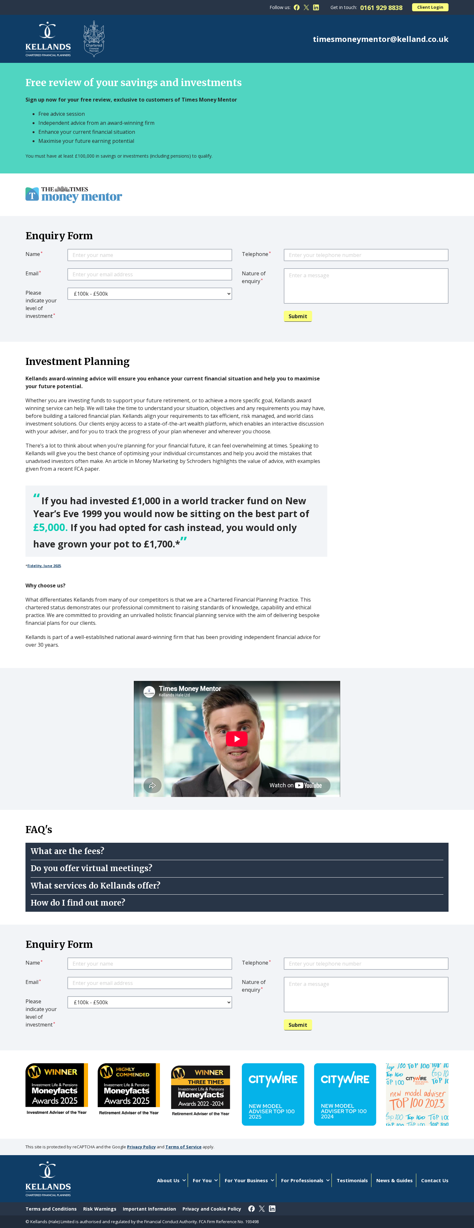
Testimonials (352, 1180)
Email (33, 273)
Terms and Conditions (51, 1209)
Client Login (430, 7)
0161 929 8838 (381, 7)
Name (34, 254)
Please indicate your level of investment (41, 304)
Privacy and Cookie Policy (212, 1209)
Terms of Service (183, 1147)
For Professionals (302, 1180)
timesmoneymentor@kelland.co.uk (381, 39)
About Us (168, 1180)
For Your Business (246, 1180)
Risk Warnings (99, 1209)
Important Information (149, 1209)
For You (202, 1180)
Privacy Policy (141, 1147)
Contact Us (435, 1180)
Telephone (256, 254)
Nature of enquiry (254, 277)
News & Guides (394, 1180)
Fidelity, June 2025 (44, 565)
